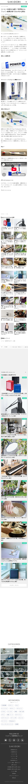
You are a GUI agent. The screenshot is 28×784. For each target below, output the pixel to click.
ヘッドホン (10, 711)
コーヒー (3, 14)
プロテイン (11, 705)
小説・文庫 (22, 711)
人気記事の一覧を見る (14, 585)
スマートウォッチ (5, 717)
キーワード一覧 (14, 756)
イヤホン (3, 711)
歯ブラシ (11, 14)
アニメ (3, 714)
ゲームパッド (20, 708)
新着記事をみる (14, 749)
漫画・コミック (10, 714)
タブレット (13, 708)
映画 (16, 711)
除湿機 (17, 724)
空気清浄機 (4, 705)
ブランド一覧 (14, 758)
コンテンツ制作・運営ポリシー (14, 762)
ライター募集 (14, 771)
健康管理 (7, 14)
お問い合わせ (14, 764)
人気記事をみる (14, 751)
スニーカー (21, 717)
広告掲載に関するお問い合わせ (14, 766)
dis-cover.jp (8, 190)
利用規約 (14, 773)
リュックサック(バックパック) (7, 724)
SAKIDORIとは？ (14, 760)
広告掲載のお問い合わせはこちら (8, 372)
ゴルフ (17, 705)
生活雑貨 (24, 6)
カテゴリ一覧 (14, 754)
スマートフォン (18, 714)
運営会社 (14, 777)
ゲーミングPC (13, 717)
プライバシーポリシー (14, 775)
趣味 (14, 340)
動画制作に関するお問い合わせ (14, 769)
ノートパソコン (5, 708)
